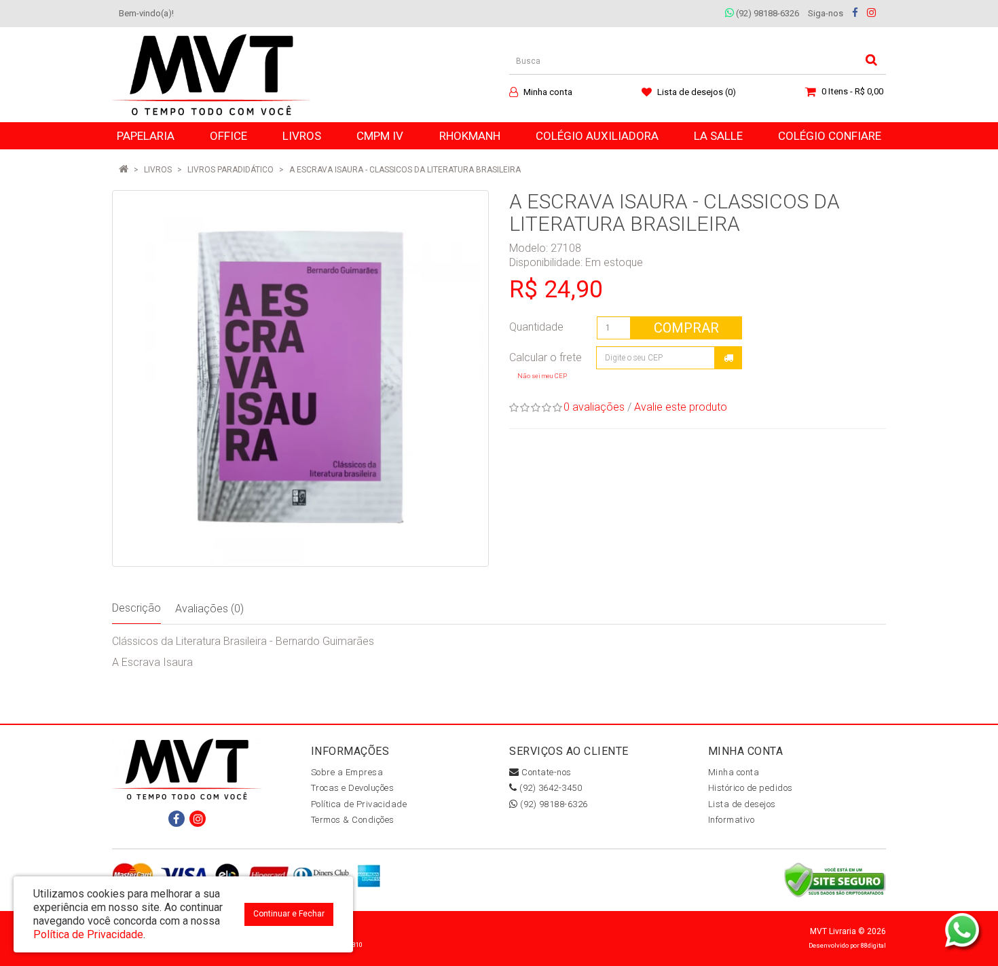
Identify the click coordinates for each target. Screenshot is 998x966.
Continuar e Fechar (289, 913)
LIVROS (158, 169)
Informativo (731, 820)
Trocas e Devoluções (352, 788)
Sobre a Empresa (347, 772)
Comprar (686, 328)
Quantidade (536, 326)
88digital (873, 945)
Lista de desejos (742, 804)
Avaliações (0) (209, 608)
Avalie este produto (680, 407)
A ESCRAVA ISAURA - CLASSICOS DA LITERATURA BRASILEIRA (405, 169)
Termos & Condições (352, 820)
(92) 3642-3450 (549, 788)
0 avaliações (594, 407)
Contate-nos (545, 772)
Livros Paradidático (230, 169)
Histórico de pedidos (750, 788)
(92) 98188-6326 (766, 13)
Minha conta (734, 772)
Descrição (136, 607)
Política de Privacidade (359, 804)
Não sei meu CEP (542, 375)
